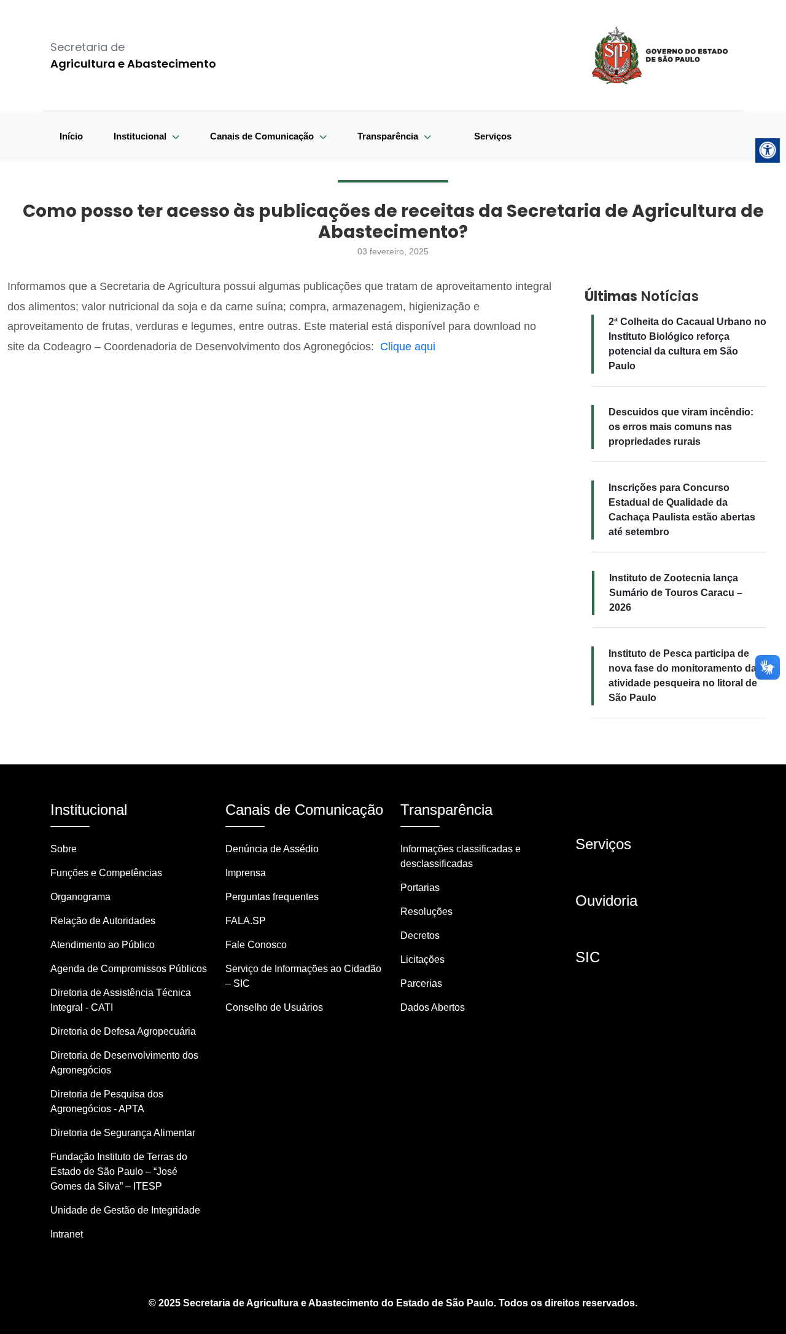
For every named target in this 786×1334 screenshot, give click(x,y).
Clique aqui (407, 346)
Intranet (66, 1234)
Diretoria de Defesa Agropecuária (123, 1031)
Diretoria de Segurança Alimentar (122, 1133)
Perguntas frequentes (272, 897)
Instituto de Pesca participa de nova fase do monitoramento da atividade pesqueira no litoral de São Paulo (683, 675)
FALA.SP (245, 921)
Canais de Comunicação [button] (263, 136)
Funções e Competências (106, 873)
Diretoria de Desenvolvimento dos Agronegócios (124, 1062)
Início (71, 136)
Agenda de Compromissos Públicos (128, 968)
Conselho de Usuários (274, 1007)
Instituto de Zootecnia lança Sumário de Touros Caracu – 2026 (675, 593)
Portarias (420, 887)
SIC (587, 957)
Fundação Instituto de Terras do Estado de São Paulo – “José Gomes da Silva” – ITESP (118, 1171)
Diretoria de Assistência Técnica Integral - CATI (120, 1000)
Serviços (493, 136)
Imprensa (245, 873)
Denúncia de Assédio (272, 849)
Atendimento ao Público (102, 945)
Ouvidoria (606, 900)
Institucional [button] (141, 136)
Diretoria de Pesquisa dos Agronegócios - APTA (106, 1101)
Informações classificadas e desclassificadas (460, 856)
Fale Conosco (256, 945)
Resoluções (426, 911)
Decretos (420, 935)
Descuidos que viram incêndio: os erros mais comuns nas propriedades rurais (681, 427)
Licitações (422, 959)
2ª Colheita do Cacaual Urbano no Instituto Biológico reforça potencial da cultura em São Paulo (687, 343)
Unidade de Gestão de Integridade (125, 1210)
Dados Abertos (432, 1007)
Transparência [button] (389, 136)
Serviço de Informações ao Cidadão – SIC (303, 976)
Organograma (80, 897)
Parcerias (421, 983)
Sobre (63, 849)
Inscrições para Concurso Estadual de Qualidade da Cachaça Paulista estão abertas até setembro (682, 509)
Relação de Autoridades (102, 921)
